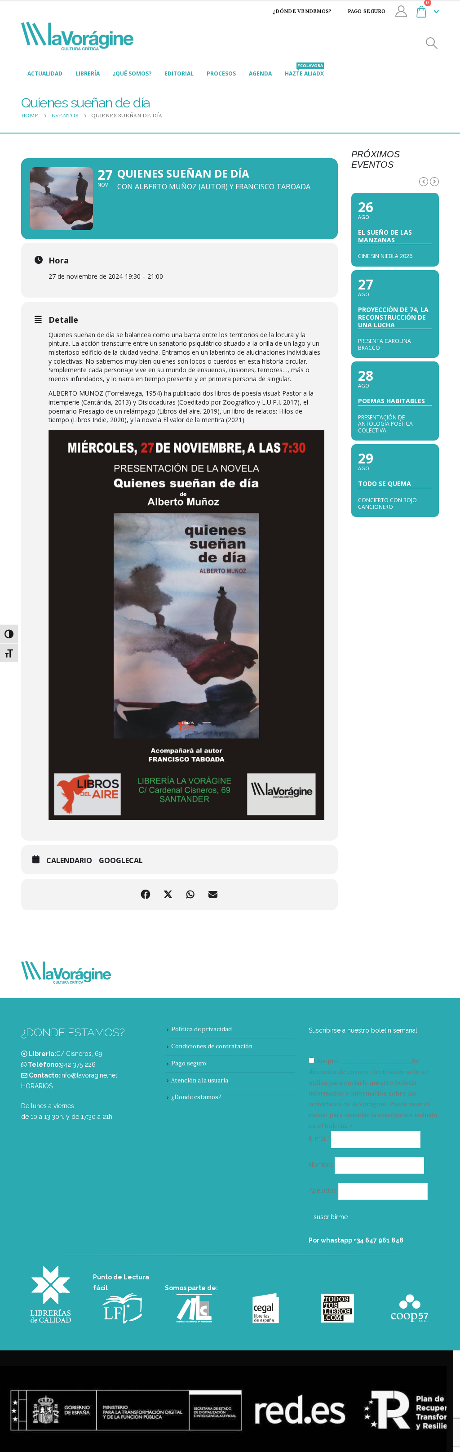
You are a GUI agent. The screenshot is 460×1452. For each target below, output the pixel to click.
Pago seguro (367, 11)
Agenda (260, 73)
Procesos (221, 73)
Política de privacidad (201, 1029)
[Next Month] (434, 181)
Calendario (69, 860)
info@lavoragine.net (88, 1075)
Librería (87, 73)
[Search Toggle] (432, 43)
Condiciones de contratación (211, 1046)
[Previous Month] (423, 181)
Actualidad (44, 73)
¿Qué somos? (132, 73)
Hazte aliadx (304, 71)
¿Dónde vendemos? (302, 11)
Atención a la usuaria (199, 1080)
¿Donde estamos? (196, 1097)
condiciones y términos (375, 1061)
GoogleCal (121, 860)
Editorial (179, 73)
